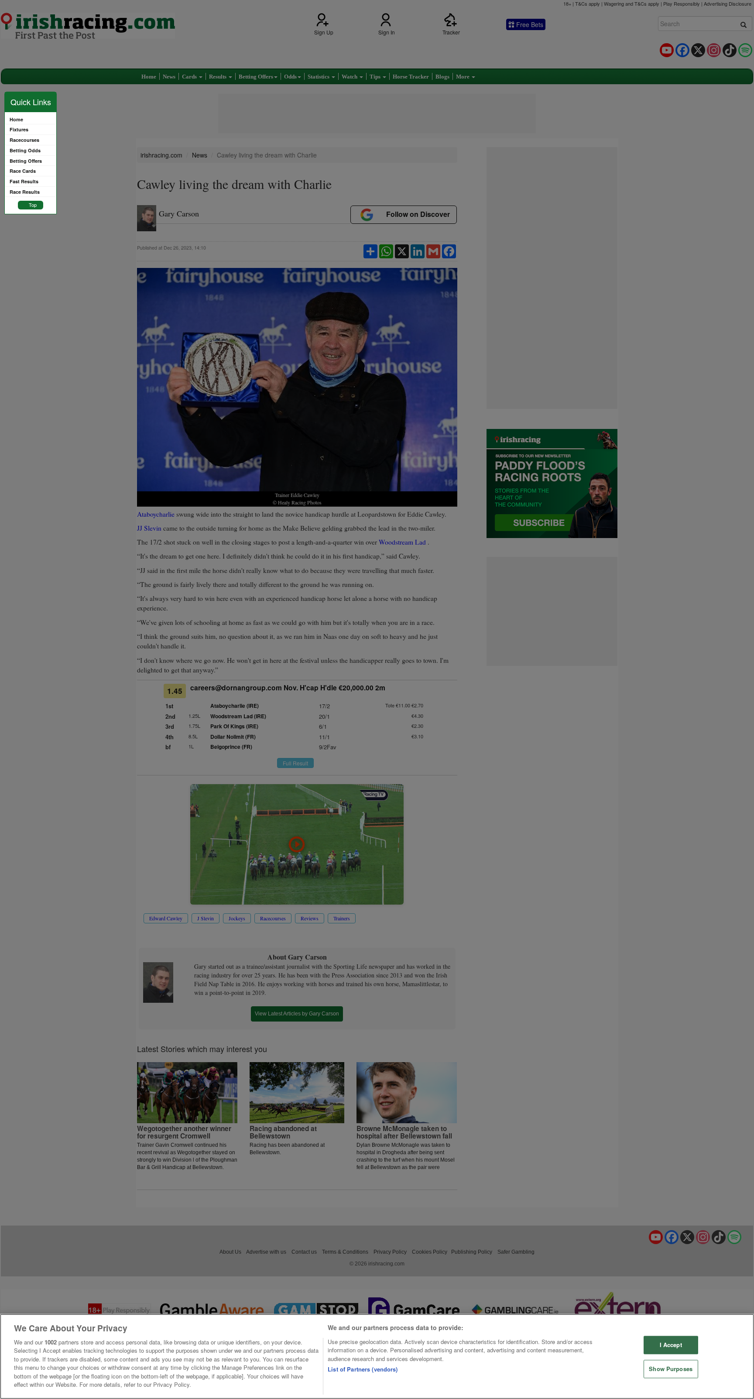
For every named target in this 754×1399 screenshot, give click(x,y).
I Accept (671, 1345)
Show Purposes (670, 1369)
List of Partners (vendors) (363, 1369)
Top (33, 204)
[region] (377, 1356)
